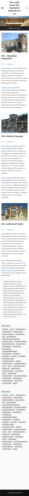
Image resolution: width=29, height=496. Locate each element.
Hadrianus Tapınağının (8, 270)
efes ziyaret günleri (8, 358)
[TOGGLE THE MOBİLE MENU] (2, 8)
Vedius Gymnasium (8, 380)
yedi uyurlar (18, 380)
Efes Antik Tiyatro (8, 341)
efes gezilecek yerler (8, 344)
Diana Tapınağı (20, 334)
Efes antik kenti (11, 336)
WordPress (18, 492)
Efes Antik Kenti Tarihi (12, 223)
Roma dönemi (19, 371)
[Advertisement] (14, 471)
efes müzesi (16, 353)
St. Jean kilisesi (7, 378)
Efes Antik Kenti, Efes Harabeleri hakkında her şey (14, 8)
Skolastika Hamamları (7, 87)
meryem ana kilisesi (8, 371)
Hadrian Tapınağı (6, 178)
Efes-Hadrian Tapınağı (12, 136)
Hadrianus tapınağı (20, 363)
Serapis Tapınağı (7, 375)
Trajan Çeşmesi (17, 378)
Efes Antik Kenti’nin (7, 68)
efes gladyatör (20, 344)
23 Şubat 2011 (10, 64)
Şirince (15, 383)
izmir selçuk (6, 368)
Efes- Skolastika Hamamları (9, 57)
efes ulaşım (22, 356)
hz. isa (4, 366)
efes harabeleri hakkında (10, 351)
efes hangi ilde (17, 346)
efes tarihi (14, 356)
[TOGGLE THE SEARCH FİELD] (27, 8)
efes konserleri (7, 353)
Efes (18, 236)
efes (2, 64)
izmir (9, 366)
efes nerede (6, 356)
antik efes (5, 329)
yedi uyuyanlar (7, 383)
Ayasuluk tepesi (18, 331)
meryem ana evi (16, 368)
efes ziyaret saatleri (8, 361)
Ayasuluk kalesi (7, 331)
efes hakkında (7, 346)
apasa (12, 329)
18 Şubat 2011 (10, 141)
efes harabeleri (7, 348)
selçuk (4, 373)
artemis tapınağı (20, 329)
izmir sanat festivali (19, 366)
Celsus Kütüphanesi (8, 334)
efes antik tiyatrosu (20, 341)
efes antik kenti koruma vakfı (11, 339)
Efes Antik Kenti (6, 146)
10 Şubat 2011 (10, 229)
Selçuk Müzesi (12, 373)
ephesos (18, 361)
